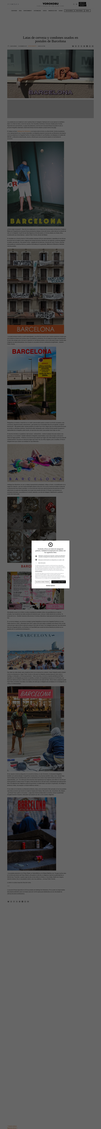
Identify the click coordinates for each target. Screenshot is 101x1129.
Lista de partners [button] (38, 571)
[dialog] (50, 564)
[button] (50, 563)
